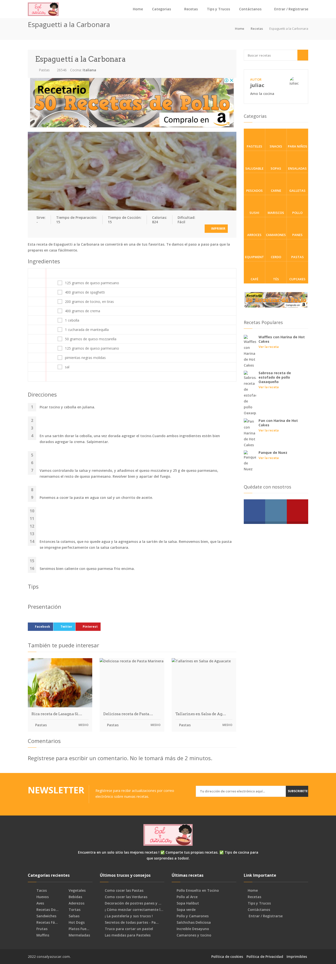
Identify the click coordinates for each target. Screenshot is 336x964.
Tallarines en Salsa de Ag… (200, 714)
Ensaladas (297, 168)
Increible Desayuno (193, 929)
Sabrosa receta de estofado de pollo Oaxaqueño (275, 377)
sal (67, 367)
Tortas (74, 909)
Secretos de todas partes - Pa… (132, 922)
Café (254, 279)
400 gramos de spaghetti (85, 292)
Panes (297, 235)
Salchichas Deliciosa (194, 922)
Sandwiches (45, 916)
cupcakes (297, 279)
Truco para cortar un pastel (129, 929)
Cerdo (276, 257)
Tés (276, 279)
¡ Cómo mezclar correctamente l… (134, 909)
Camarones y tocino (194, 935)
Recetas (191, 9)
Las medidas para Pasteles (128, 935)
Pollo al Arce (187, 897)
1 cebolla (72, 320)
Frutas (41, 929)
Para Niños (297, 146)
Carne (276, 190)
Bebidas (75, 897)
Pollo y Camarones (193, 916)
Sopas (276, 168)
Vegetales (77, 890)
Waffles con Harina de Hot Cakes (282, 339)
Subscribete (298, 791)
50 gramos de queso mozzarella (90, 339)
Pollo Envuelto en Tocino (198, 890)
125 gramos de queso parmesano (92, 283)
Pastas (44, 70)
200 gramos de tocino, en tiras (89, 301)
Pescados (254, 190)
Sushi (254, 212)
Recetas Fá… (46, 922)
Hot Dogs (76, 922)
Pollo (297, 212)
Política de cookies (227, 956)
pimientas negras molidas (85, 358)
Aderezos (76, 903)
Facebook (42, 626)
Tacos (41, 890)
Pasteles (254, 146)
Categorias (161, 9)
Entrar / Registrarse (290, 9)
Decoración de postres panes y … (133, 903)
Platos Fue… (78, 929)
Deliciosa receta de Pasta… (128, 714)
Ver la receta (269, 346)
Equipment (254, 257)
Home (138, 9)
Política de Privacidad (264, 956)
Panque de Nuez (273, 452)
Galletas (297, 190)
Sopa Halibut (188, 903)
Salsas (73, 916)
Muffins (42, 935)
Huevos (42, 897)
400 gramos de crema (82, 311)
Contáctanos (250, 9)
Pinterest (90, 626)
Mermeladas (79, 935)
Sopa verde (186, 909)
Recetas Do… (47, 909)
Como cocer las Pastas (124, 890)
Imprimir (217, 228)
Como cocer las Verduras (126, 897)
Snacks (276, 146)
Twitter (66, 626)
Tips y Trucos (218, 9)
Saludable (254, 168)
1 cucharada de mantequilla (87, 329)
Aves (39, 903)
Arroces (254, 235)
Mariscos (276, 212)
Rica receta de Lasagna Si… (56, 714)
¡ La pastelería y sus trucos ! (129, 916)
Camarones (276, 235)
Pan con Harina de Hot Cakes (278, 422)
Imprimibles (297, 956)
